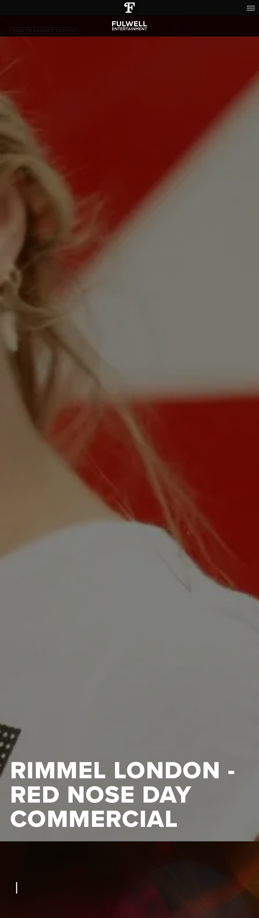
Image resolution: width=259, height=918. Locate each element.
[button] (251, 8)
